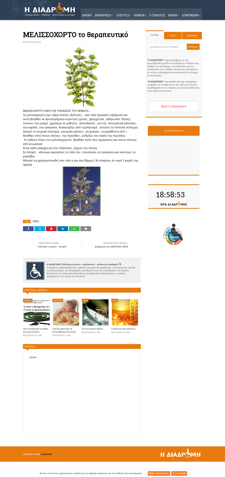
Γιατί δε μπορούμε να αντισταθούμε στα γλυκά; (64, 330)
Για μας (154, 34)
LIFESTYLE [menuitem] (122, 15)
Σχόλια (172, 35)
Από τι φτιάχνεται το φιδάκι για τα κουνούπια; (35, 330)
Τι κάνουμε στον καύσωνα (123, 328)
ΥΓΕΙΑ (36, 221)
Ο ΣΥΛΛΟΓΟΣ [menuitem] (157, 15)
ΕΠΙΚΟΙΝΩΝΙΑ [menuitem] (190, 15)
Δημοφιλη (192, 35)
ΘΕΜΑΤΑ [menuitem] (139, 15)
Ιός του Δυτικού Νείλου (92, 328)
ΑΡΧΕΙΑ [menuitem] (172, 15)
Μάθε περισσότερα (159, 473)
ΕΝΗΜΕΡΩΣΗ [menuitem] (103, 15)
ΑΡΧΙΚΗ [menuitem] (87, 15)
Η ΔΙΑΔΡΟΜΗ (46, 454)
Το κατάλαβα (179, 473)
